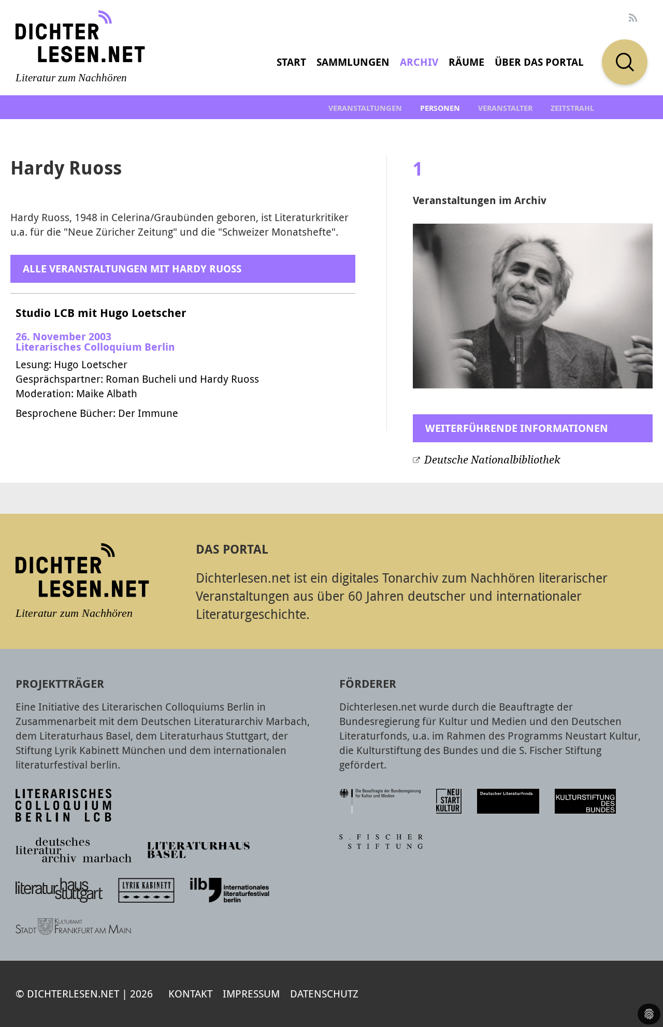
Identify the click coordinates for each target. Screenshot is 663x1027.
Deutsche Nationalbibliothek (492, 460)
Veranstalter (505, 108)
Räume (466, 62)
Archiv (419, 62)
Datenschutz (324, 994)
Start (291, 62)
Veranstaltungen (365, 108)
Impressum (251, 994)
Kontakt (190, 994)
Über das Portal (539, 62)
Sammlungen (353, 62)
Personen (440, 108)
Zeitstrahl (572, 108)
